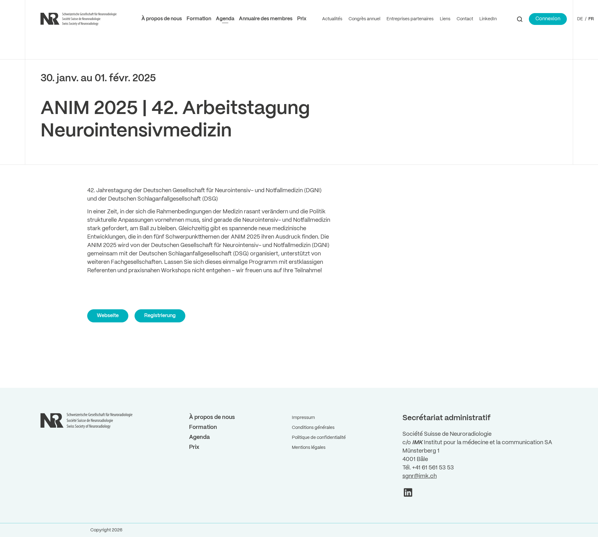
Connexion (547, 19)
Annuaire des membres (265, 19)
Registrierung (160, 315)
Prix (301, 19)
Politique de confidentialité (319, 437)
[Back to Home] (79, 19)
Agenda (225, 19)
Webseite (108, 315)
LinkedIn (488, 19)
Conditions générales (313, 427)
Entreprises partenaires (410, 19)
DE (580, 19)
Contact (465, 19)
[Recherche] (520, 19)
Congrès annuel (364, 19)
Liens (445, 19)
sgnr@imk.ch (419, 476)
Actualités (332, 19)
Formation (199, 19)
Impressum (303, 418)
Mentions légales (308, 447)
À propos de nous (161, 19)
